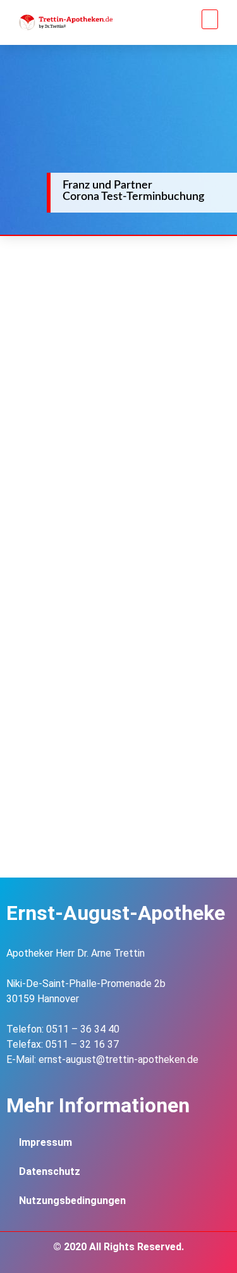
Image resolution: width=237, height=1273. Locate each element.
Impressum (45, 1142)
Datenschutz (49, 1171)
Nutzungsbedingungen (72, 1201)
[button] (210, 19)
